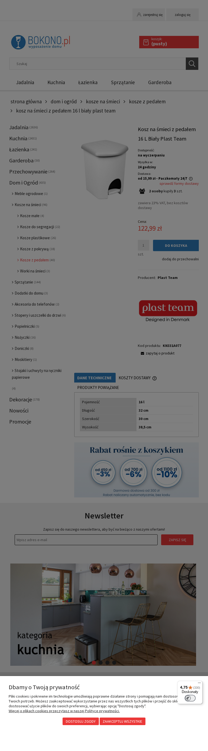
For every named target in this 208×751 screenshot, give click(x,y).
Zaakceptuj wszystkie (122, 721)
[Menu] (199, 684)
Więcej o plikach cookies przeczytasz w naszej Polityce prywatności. (64, 710)
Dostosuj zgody (81, 721)
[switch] (190, 698)
